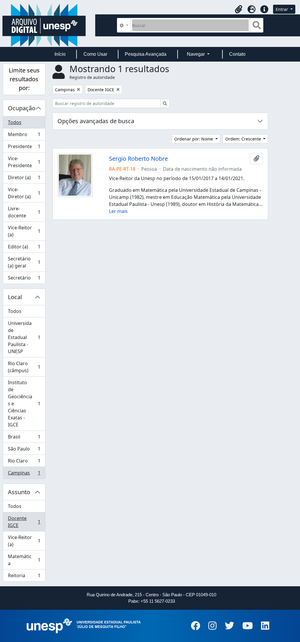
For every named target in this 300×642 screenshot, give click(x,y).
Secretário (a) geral (24, 262)
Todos (14, 122)
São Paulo (24, 450)
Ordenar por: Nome (194, 139)
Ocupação (21, 108)
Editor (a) (24, 248)
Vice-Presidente (24, 162)
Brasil (24, 438)
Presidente (24, 148)
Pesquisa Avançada (145, 54)
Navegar (196, 54)
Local (15, 297)
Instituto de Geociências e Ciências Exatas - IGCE (24, 403)
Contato (237, 54)
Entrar (282, 9)
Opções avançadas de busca (95, 121)
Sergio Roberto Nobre (138, 158)
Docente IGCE (24, 521)
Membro (24, 135)
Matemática (24, 560)
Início (60, 54)
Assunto (19, 492)
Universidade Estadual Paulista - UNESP (24, 337)
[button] (238, 9)
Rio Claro (24, 462)
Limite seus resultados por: (24, 79)
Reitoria (24, 576)
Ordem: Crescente (243, 139)
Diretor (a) (24, 179)
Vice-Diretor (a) (24, 193)
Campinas (24, 474)
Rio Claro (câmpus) (24, 367)
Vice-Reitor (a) (24, 231)
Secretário (24, 279)
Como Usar (95, 54)
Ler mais (118, 211)
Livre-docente (24, 212)
